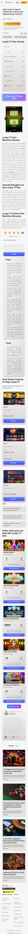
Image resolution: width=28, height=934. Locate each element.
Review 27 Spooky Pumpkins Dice (14, 697)
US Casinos (5, 912)
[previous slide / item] (6, 118)
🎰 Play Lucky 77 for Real (12, 24)
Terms (15, 917)
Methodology (13, 29)
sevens (23, 148)
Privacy (20, 917)
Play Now (13, 421)
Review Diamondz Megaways (14, 631)
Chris (9, 736)
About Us (16, 898)
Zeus (16, 174)
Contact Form (17, 914)
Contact (18, 736)
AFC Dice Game (18, 926)
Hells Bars (12, 172)
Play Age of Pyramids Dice (14, 601)
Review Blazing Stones (14, 564)
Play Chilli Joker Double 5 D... (14, 668)
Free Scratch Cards (19, 922)
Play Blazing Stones (14, 568)
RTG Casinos (5, 915)
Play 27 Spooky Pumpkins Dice (14, 701)
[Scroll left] (21, 33)
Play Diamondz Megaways (14, 634)
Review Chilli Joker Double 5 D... (14, 664)
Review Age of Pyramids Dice (14, 597)
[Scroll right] (25, 33)
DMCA (15, 919)
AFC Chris (9, 19)
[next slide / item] (22, 118)
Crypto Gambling (7, 903)
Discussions (17, 910)
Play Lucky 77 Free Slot (14, 97)
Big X (6, 176)
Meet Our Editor (18, 907)
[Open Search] (17, 2)
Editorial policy (7, 29)
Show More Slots (14, 706)
